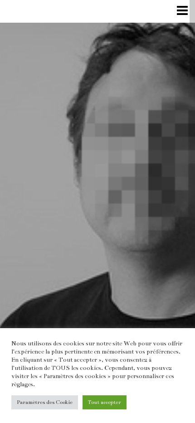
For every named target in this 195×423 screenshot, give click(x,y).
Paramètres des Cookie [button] (45, 402)
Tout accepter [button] (104, 402)
